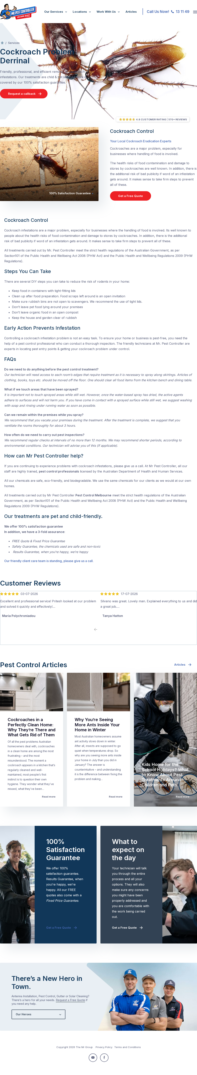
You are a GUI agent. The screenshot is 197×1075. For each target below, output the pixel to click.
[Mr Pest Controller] (18, 19)
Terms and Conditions (127, 1047)
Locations (80, 11)
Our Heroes (23, 1014)
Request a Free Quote (70, 1000)
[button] (101, 630)
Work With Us (106, 11)
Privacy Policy (104, 1047)
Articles (131, 11)
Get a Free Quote (130, 196)
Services (14, 42)
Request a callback (22, 94)
